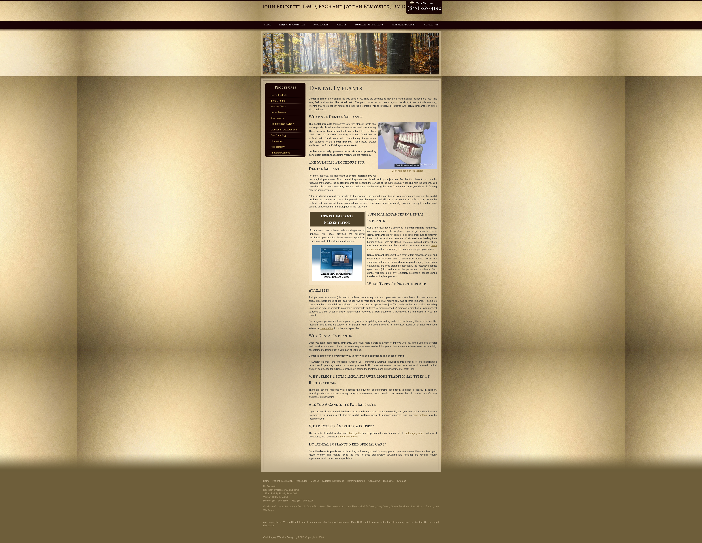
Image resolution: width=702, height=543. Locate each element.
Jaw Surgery (277, 118)
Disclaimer (388, 481)
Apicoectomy (278, 146)
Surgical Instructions (369, 24)
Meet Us (341, 24)
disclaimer (268, 525)
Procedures (320, 24)
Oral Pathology (278, 135)
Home (267, 24)
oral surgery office (414, 433)
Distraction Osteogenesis (284, 129)
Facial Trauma (278, 112)
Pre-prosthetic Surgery (283, 123)
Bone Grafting (278, 100)
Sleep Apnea (277, 141)
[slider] (407, 166)
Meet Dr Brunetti (360, 522)
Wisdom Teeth (278, 106)
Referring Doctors (404, 24)
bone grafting (326, 328)
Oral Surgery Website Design (278, 537)
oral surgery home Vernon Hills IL (281, 522)
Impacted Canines (280, 152)
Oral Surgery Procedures (336, 522)
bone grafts (355, 433)
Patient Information (292, 24)
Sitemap (401, 481)
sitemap (433, 522)
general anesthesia (348, 436)
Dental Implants (279, 95)
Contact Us (431, 24)
